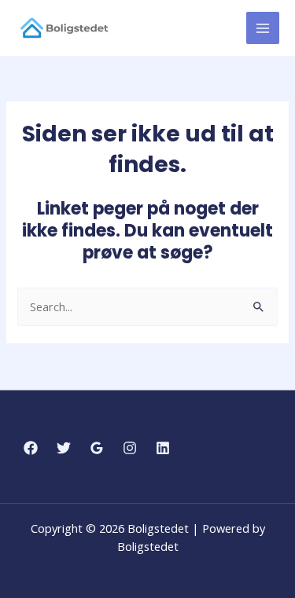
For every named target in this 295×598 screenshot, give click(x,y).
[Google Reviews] (97, 448)
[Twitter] (64, 448)
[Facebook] (31, 448)
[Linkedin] (163, 448)
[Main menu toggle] (262, 28)
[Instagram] (130, 448)
